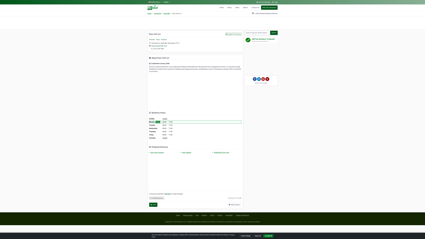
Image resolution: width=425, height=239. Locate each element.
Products (164, 39)
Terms (212, 215)
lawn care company (157, 152)
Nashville (167, 13)
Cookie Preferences (242, 215)
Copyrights (229, 215)
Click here (167, 194)
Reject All (258, 236)
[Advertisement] (212, 22)
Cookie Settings (246, 236)
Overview (152, 39)
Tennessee (157, 13)
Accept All (268, 236)
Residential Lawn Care (221, 152)
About (229, 7)
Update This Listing (234, 34)
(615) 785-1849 (158, 49)
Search (245, 7)
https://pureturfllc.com (159, 46)
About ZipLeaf (188, 215)
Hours (158, 39)
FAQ (197, 215)
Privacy (219, 215)
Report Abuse (235, 204)
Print (154, 204)
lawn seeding (186, 152)
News (237, 7)
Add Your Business (269, 7)
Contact (204, 215)
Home (222, 7)
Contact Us (255, 7)
